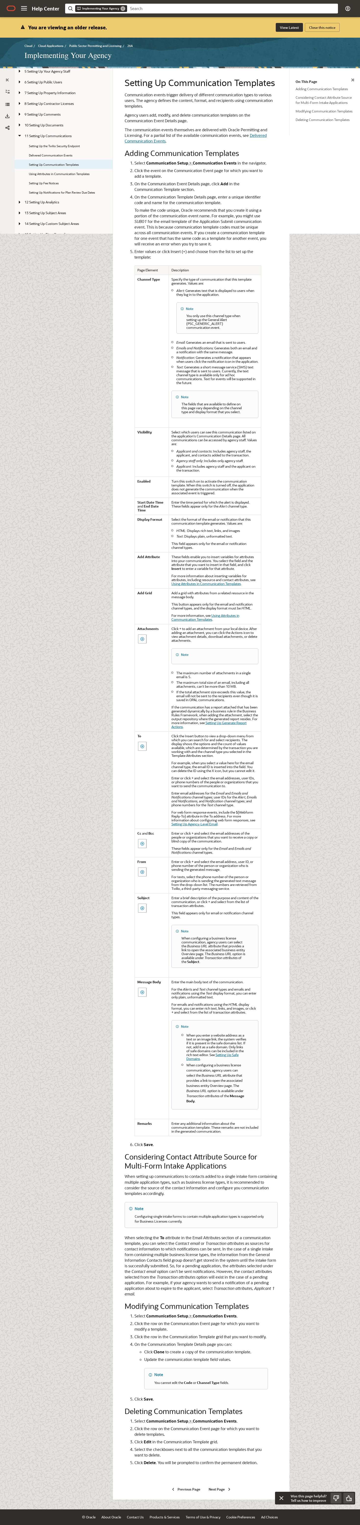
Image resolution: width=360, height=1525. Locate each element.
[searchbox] (232, 8)
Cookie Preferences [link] (240, 1517)
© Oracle (89, 1517)
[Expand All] (7, 91)
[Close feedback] (281, 1498)
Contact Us (135, 1517)
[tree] (64, 121)
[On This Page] (352, 80)
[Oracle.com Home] (11, 8)
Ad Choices (269, 1517)
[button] (24, 8)
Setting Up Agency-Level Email (194, 824)
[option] (328, 88)
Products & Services (165, 1517)
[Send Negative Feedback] (336, 1498)
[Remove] (123, 8)
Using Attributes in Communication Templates (206, 584)
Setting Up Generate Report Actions (209, 724)
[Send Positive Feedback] (348, 1498)
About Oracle (111, 1517)
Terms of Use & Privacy (203, 1517)
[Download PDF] (7, 116)
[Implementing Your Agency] (7, 104)
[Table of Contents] (7, 80)
